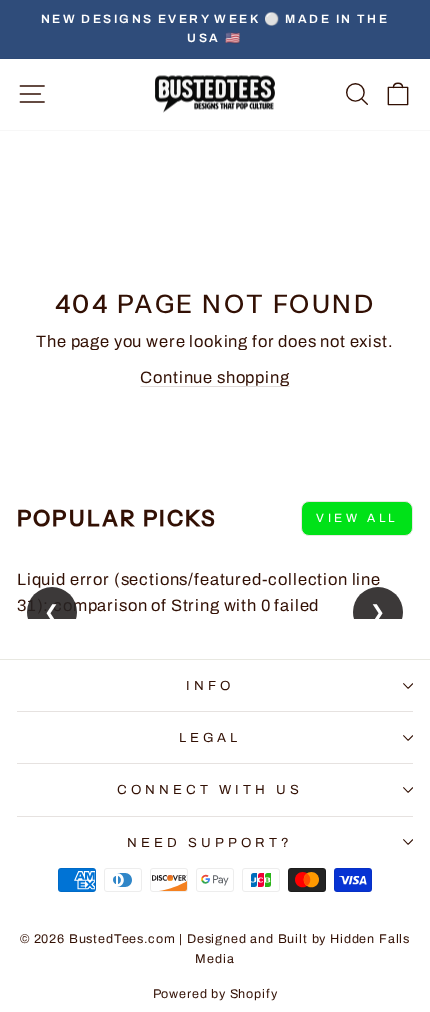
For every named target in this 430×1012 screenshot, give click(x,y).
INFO (210, 685)
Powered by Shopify (215, 994)
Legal (210, 737)
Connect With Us (210, 789)
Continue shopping (214, 377)
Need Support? (210, 842)
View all (357, 518)
